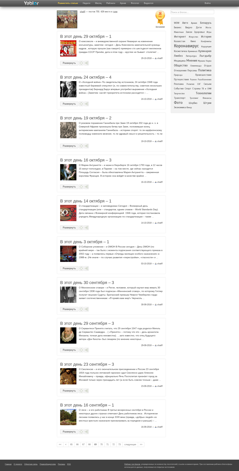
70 (101, 444)
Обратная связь (31, 464)
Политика (204, 70)
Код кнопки (160, 27)
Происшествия (203, 74)
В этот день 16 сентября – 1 (87, 405)
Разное (193, 79)
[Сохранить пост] (81, 63)
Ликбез (178, 56)
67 (83, 444)
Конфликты (206, 41)
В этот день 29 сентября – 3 (87, 323)
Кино (193, 41)
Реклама (179, 84)
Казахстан (179, 41)
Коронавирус (186, 46)
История (206, 36)
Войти (208, 3)
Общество (181, 65)
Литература (191, 56)
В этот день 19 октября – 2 (85, 118)
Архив (123, 3)
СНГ (199, 84)
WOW (176, 22)
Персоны (192, 70)
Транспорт (180, 98)
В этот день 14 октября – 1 (85, 201)
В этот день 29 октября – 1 (85, 36)
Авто (185, 23)
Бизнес (177, 27)
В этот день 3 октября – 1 (84, 241)
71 (107, 444)
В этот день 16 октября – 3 (85, 160)
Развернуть (69, 63)
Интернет (180, 36)
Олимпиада (195, 66)
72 (113, 444)
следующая (130, 444)
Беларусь (205, 23)
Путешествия (181, 79)
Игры (209, 32)
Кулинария (204, 51)
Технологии (203, 93)
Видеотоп (148, 3)
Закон (189, 32)
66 (77, 444)
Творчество (179, 93)
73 (119, 444)
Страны (196, 88)
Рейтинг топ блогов (132, 464)
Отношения (180, 70)
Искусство (193, 37)
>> (141, 444)
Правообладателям (48, 464)
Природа (178, 75)
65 (71, 444)
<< (60, 444)
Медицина (180, 60)
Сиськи (207, 84)
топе (115, 11)
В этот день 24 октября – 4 (85, 77)
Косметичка (180, 51)
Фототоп (135, 3)
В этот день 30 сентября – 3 (87, 282)
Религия (190, 84)
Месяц (98, 3)
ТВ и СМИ (206, 88)
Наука (208, 61)
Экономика (180, 107)
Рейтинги (110, 3)
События (179, 88)
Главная (8, 464)
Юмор (189, 107)
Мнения (191, 60)
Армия (194, 23)
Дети (199, 27)
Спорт (188, 88)
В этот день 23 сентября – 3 (87, 364)
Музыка (201, 61)
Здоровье (199, 32)
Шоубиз (193, 103)
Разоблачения (204, 79)
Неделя (86, 3)
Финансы (207, 98)
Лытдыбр (205, 56)
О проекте (18, 464)
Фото (178, 102)
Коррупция (206, 46)
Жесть (208, 27)
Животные (179, 32)
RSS (69, 464)
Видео (188, 27)
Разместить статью (68, 3)
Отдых (207, 65)
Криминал (192, 51)
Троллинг (194, 98)
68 (89, 444)
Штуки (207, 103)
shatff (160, 58)
